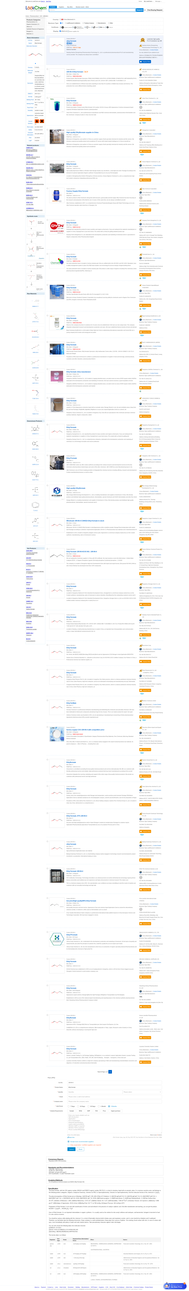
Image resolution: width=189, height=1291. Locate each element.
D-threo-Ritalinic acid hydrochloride (32, 198)
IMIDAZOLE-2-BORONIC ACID (34, 210)
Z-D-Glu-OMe (29, 204)
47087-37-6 (29, 202)
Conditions (30, 256)
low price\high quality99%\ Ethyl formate (81, 901)
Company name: (58, 1101)
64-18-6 (40, 222)
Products (52, 7)
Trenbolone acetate (31, 629)
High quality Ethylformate (75, 488)
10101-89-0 (29, 550)
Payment (43, 1287)
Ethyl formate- (71, 401)
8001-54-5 (29, 613)
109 (41, 16)
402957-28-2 (29, 633)
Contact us (50, 1287)
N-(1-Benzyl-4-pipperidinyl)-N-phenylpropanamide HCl (34, 177)
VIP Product (94, 1287)
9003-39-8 (29, 621)
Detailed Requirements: (56, 1111)
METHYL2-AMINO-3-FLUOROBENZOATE (31, 150)
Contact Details (154, 50)
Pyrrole (28, 584)
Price (104, 1111)
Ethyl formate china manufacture (78, 372)
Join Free (48, 1)
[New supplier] (73, 31)
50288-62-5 (29, 188)
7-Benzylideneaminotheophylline (35, 184)
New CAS (112, 1287)
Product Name (149, 1287)
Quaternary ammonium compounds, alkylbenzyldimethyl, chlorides (35, 616)
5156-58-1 (29, 175)
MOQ (80, 1111)
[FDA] (140, 996)
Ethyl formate (71, 100)
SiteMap (78, 1287)
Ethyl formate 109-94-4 (74, 871)
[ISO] (140, 107)
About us (37, 1287)
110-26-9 (28, 558)
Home (140, 1)
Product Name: (59, 1087)
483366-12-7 (29, 155)
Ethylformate (71, 762)
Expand (41, 258)
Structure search (80, 7)
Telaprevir (29, 635)
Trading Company (89, 23)
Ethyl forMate (71, 703)
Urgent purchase (115, 1111)
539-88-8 (38, 263)
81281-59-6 (29, 182)
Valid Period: (59, 1106)
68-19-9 (28, 639)
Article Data (129, 1287)
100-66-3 (28, 595)
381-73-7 (38, 247)
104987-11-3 (29, 601)
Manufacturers (102, 23)
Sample (71, 1111)
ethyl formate (71, 41)
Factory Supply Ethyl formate (77, 191)
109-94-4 (37, 40)
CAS (107, 1287)
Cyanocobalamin (30, 641)
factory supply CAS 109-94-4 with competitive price (85, 730)
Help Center (63, 1287)
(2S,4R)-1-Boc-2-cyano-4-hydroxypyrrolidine (33, 157)
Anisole (28, 597)
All (62, 23)
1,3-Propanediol (30, 565)
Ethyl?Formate (71, 935)
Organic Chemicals (33, 24)
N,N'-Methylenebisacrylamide (34, 560)
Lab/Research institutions (73, 23)
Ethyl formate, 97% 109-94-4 (76, 816)
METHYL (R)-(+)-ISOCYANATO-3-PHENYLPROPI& (35, 170)
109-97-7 (28, 582)
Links (56, 1287)
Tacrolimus (29, 603)
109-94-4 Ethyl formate (74, 72)
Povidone (28, 623)
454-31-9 (38, 232)
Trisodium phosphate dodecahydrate (32, 553)
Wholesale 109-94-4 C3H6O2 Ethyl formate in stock (85, 521)
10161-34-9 (29, 627)
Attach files (72, 1137)
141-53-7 (28, 607)
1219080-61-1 (30, 208)
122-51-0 (38, 275)
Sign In (43, 1)
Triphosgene (29, 578)
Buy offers (70, 7)
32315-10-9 (29, 576)
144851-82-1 (29, 147)
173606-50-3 (29, 162)
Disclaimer (71, 1287)
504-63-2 (28, 563)
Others (29, 26)
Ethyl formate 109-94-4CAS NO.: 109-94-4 (81, 551)
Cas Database (120, 1287)
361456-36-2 (29, 168)
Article (87, 7)
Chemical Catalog (139, 1287)
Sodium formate (30, 609)
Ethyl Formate (71, 458)
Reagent (30, 31)
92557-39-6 (39, 289)
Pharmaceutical (34, 16)
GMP (88, 1111)
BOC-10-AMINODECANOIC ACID (35, 164)
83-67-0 (28, 569)
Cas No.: (60, 1082)
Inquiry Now (146, 61)
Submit (71, 1149)
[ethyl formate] (57, 45)
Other (111, 23)
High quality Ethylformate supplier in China (82, 132)
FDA (96, 1111)
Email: (61, 1096)
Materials (30, 33)
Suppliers (61, 7)
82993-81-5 (29, 195)
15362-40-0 (29, 588)
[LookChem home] (36, 8)
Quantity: (60, 1092)
